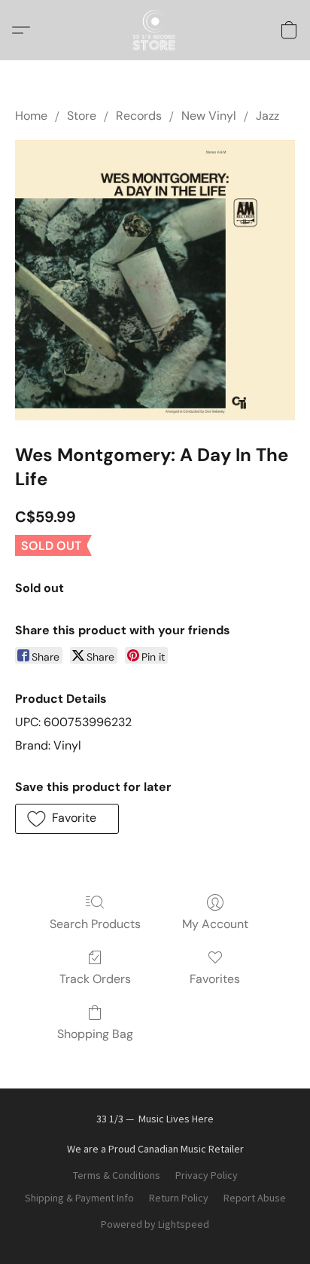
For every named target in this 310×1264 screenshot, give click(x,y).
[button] (155, 30)
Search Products (95, 924)
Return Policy (178, 1197)
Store (81, 116)
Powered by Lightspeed (155, 1224)
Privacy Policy (206, 1175)
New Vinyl (208, 116)
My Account (215, 924)
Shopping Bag (95, 1034)
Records (139, 116)
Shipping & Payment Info (79, 1197)
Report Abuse (254, 1197)
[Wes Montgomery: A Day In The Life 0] (155, 280)
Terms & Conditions (116, 1175)
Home (31, 116)
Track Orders (95, 979)
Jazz (267, 116)
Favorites (215, 979)
